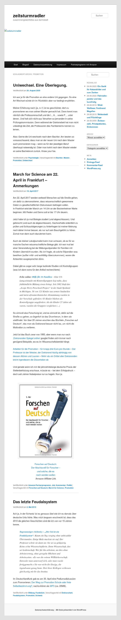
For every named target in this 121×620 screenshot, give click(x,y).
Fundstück (40, 592)
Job (53, 485)
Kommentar (61, 485)
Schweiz (38, 595)
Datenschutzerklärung (42, 64)
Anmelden (91, 159)
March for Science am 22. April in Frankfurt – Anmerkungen (35, 179)
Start (16, 64)
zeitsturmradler (29, 15)
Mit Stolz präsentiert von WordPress (71, 609)
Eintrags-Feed (93, 162)
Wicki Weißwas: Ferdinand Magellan (96, 108)
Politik (69, 485)
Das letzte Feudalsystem (35, 501)
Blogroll (25, 64)
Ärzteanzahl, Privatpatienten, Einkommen (96, 123)
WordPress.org (94, 168)
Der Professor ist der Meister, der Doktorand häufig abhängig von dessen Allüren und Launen (44, 352)
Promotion (17, 160)
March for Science (56, 488)
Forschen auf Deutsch (38, 488)
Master (67, 157)
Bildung (31, 592)
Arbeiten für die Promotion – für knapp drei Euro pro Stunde (41, 348)
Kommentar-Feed (95, 165)
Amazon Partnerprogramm (39, 485)
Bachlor (59, 157)
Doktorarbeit (67, 592)
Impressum (61, 64)
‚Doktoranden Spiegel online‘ (26, 338)
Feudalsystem (19, 595)
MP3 (52, 585)
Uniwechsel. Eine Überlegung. (40, 85)
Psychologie (33, 157)
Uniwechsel (27, 160)
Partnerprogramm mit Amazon (84, 64)
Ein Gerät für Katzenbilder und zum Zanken (96, 89)
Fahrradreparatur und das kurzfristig (97, 98)
